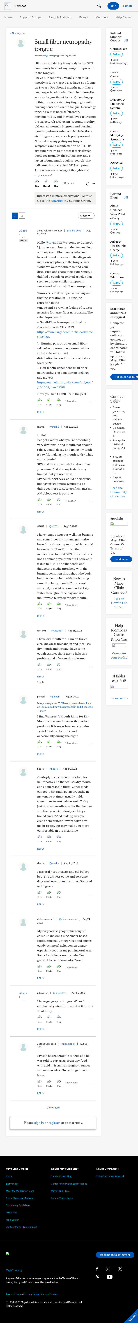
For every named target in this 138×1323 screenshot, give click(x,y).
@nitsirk (53, 768)
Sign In (127, 5)
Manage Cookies (49, 1294)
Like (37, 186)
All (126, 40)
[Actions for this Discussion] (93, 183)
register (54, 1122)
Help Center (124, 17)
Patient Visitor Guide (62, 1198)
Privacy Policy (32, 1294)
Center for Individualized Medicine (69, 1183)
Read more (121, 559)
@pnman (54, 696)
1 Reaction (68, 183)
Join (113, 5)
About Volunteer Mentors (19, 1198)
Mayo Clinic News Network (110, 1176)
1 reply (40, 682)
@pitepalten (59, 992)
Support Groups (30, 17)
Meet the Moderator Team (20, 1190)
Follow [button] (116, 54)
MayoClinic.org (14, 1270)
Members (101, 17)
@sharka (54, 426)
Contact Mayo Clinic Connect (21, 1226)
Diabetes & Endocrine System (117, 104)
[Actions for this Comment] (91, 402)
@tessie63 (57, 630)
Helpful (46, 186)
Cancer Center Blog (61, 1176)
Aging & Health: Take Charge (118, 246)
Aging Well (117, 163)
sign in (39, 1122)
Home (8, 17)
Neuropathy (17, 33)
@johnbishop (74, 230)
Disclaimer (11, 1212)
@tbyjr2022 (54, 242)
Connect (20, 6)
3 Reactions (71, 1082)
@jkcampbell (68, 1043)
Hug (56, 186)
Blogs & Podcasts (60, 17)
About (9, 1176)
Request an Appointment (115, 1254)
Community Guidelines (18, 1205)
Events (83, 17)
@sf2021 (53, 526)
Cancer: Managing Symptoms (117, 135)
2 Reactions (71, 401)
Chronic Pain (118, 48)
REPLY (40, 412)
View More (53, 1107)
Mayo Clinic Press (60, 1190)
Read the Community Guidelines (118, 492)
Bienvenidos (119, 698)
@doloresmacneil (68, 919)
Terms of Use (13, 1294)
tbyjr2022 (54, 55)
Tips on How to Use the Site (119, 603)
